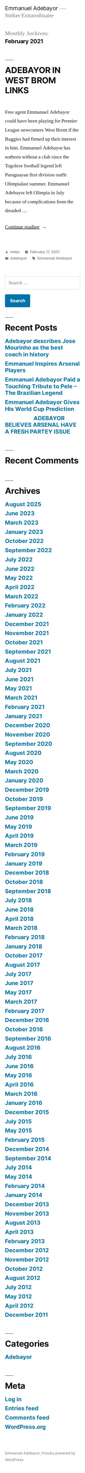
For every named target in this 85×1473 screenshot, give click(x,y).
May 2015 (18, 1130)
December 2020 (27, 725)
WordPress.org (25, 1426)
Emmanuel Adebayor (31, 8)
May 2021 (18, 688)
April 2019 (19, 835)
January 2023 (24, 531)
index (15, 252)
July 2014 (18, 1167)
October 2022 (24, 540)
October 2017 (24, 955)
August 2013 (22, 1222)
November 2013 (27, 1213)
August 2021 (22, 660)
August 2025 (23, 504)
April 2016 (19, 1084)
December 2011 (26, 1314)
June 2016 (19, 1066)
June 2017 (19, 983)
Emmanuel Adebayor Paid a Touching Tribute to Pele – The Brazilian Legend (42, 386)
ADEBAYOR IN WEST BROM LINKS (32, 80)
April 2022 (19, 587)
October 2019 (24, 799)
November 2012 (27, 1259)
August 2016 (22, 1047)
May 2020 (19, 762)
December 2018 (27, 872)
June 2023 (19, 513)
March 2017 (21, 1001)
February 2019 (25, 854)
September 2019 (28, 808)
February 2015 (25, 1139)
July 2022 (19, 559)
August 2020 (23, 752)
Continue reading (26, 227)
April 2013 (19, 1231)
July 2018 (18, 900)
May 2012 (18, 1296)
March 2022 (21, 596)
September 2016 (28, 1038)
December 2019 (27, 789)
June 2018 (19, 909)
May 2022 (19, 577)
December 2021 (27, 624)
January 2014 (23, 1195)
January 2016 (23, 1102)
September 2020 (28, 743)
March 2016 (21, 1093)
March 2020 (22, 771)
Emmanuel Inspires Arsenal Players (42, 367)
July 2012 (18, 1287)
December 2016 (27, 1020)
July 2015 (18, 1121)
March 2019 (21, 845)
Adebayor (18, 258)
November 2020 (27, 734)
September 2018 (28, 891)
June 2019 (19, 817)
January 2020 (24, 780)
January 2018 (23, 946)
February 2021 (25, 706)
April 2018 (19, 918)
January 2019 (23, 863)
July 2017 (18, 974)
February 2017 (24, 1011)
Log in (13, 1399)
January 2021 (23, 716)
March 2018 (21, 927)
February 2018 (25, 937)
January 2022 (24, 614)
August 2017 (22, 964)
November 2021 (27, 633)
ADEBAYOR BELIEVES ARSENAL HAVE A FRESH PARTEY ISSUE (40, 425)
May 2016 (18, 1075)
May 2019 (18, 826)
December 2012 (27, 1250)
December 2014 (27, 1149)
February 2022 (25, 605)
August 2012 (22, 1277)
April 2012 (19, 1305)
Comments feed (27, 1417)
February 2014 (25, 1186)
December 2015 (27, 1112)
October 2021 (24, 642)
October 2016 (24, 1029)
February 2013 (25, 1241)
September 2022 (28, 550)
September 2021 (28, 651)
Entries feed (22, 1408)
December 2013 (27, 1204)
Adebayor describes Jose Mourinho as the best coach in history (40, 348)
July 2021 (18, 670)
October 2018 (24, 881)
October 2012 (24, 1268)
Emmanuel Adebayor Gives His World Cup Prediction (42, 405)
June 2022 (19, 568)
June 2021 (19, 679)
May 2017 (18, 992)
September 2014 (28, 1158)
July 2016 (18, 1056)
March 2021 (21, 697)
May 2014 (18, 1176)
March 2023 (21, 522)
